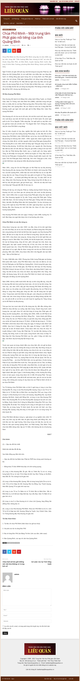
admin (7, 45)
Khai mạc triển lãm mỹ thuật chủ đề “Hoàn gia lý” (66, 65)
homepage (10, 543)
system (17, 543)
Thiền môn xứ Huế (48, 19)
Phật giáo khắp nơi (27, 19)
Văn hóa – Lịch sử (8, 23)
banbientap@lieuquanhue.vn (45, 669)
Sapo (12, 678)
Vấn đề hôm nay (61, 19)
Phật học (37, 19)
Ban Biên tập (54, 1)
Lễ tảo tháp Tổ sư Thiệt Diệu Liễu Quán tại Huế (65, 59)
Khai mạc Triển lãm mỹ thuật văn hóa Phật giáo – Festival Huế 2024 (65, 46)
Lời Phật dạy (15, 19)
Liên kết (77, 1)
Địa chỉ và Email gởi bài (66, 1)
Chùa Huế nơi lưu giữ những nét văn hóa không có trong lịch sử (13, 564)
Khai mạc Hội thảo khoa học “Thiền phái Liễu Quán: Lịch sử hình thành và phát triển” (65, 53)
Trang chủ (6, 19)
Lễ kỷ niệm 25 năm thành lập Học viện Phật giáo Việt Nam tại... (65, 94)
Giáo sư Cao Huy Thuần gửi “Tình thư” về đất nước (65, 40)
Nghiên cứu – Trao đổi (14, 27)
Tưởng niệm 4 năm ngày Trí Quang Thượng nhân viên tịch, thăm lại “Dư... (65, 103)
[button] (76, 21)
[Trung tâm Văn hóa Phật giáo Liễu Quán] (40, 9)
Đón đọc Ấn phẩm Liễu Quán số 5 (65, 112)
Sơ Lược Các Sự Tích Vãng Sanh (41, 563)
